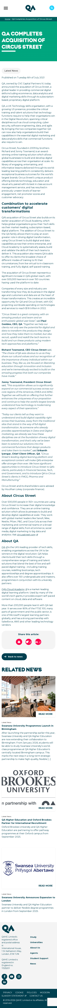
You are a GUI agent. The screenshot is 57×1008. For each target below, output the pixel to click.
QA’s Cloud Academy (13, 589)
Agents (34, 953)
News (33, 963)
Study (33, 937)
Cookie (19, 992)
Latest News (11, 70)
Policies (32, 992)
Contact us (36, 996)
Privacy (7, 992)
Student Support (39, 958)
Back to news (15, 656)
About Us (35, 947)
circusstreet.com (26, 534)
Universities (36, 942)
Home (7, 19)
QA (3, 547)
